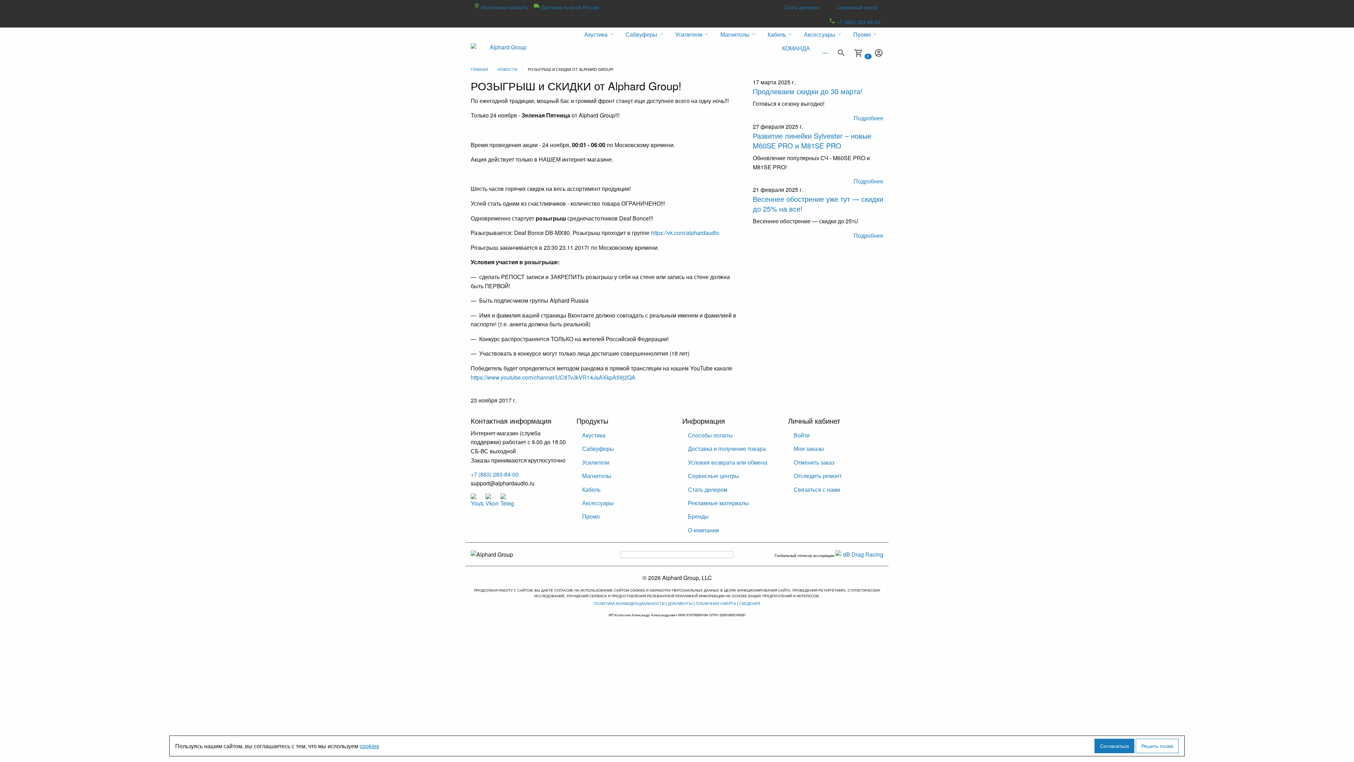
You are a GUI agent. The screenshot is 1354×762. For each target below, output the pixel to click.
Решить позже (1157, 745)
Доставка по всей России (569, 7)
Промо (591, 516)
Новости (507, 69)
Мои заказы (809, 449)
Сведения (749, 603)
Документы (680, 603)
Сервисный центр (857, 7)
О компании (703, 530)
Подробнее (868, 118)
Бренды (698, 516)
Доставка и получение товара (727, 449)
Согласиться (1114, 745)
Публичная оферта (716, 603)
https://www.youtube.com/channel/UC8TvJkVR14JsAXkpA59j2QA (553, 377)
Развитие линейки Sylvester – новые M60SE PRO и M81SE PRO (812, 141)
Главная (479, 69)
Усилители (595, 462)
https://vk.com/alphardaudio (685, 233)
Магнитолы (596, 476)
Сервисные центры (713, 476)
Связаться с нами (817, 489)
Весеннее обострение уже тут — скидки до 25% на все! (818, 204)
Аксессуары (598, 503)
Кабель (591, 489)
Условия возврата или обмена (727, 462)
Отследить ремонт (818, 476)
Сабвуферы (598, 449)
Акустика (593, 435)
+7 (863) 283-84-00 (857, 21)
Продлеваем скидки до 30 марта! (807, 91)
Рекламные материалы (718, 503)
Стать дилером (802, 7)
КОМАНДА (796, 48)
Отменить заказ (814, 462)
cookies (369, 746)
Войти (802, 435)
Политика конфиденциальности (629, 603)
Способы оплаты (710, 435)
